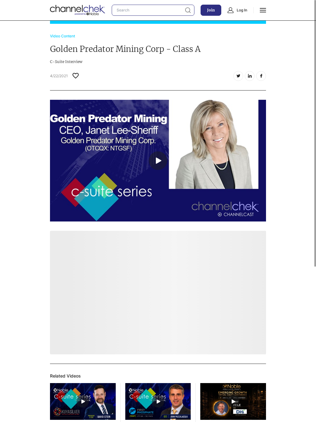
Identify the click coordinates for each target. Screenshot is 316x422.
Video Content (62, 36)
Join (211, 10)
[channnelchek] (78, 10)
